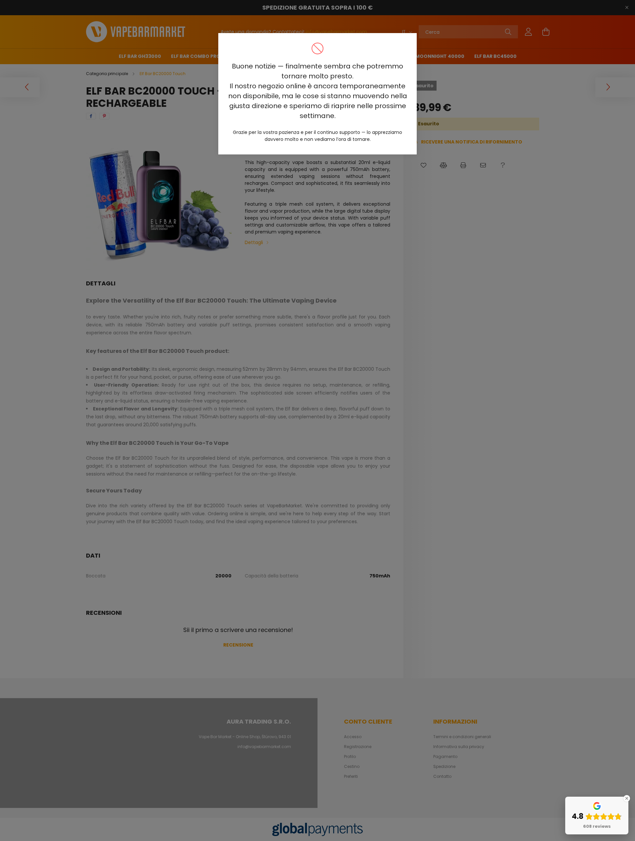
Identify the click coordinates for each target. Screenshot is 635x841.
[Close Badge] (626, 798)
